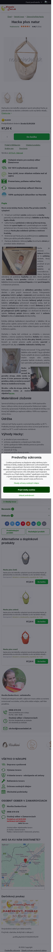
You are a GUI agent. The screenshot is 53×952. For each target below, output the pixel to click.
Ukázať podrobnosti (26, 495)
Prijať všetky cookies (26, 490)
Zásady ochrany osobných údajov (26, 483)
